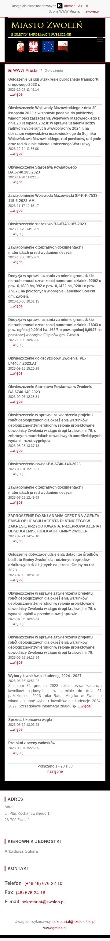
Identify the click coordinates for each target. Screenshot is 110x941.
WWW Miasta (24, 70)
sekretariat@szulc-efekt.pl (74, 922)
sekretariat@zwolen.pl (43, 901)
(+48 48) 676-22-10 (43, 883)
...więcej (17, 94)
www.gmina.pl (55, 928)
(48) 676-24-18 (30, 892)
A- (87, 6)
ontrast (69, 6)
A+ (80, 6)
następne (55, 771)
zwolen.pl (92, 11)
